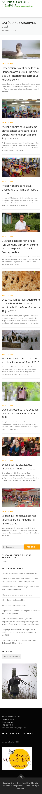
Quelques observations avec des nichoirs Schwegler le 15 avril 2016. (20, 413)
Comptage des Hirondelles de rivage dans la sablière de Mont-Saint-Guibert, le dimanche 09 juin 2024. (19, 632)
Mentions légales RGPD (11, 742)
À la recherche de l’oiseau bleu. (13, 600)
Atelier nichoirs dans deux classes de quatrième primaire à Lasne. (20, 189)
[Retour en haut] (21, 777)
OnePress (6, 786)
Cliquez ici (5, 561)
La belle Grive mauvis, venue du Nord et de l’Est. (20, 573)
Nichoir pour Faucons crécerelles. (14, 605)
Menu (38, 13)
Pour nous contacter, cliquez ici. (14, 728)
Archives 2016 (7, 63)
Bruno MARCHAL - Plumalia (15, 3)
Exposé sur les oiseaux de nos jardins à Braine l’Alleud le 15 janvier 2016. (19, 519)
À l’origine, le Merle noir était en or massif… (18, 595)
